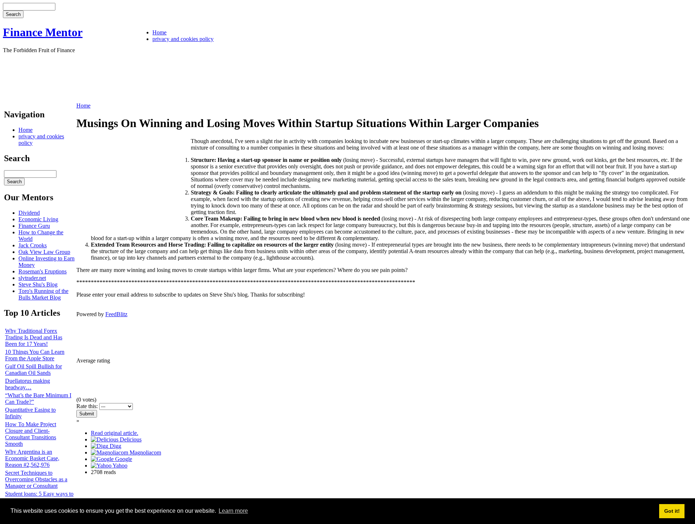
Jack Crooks (32, 245)
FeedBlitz (116, 314)
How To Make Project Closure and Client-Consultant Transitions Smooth (30, 434)
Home (159, 32)
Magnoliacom (144, 452)
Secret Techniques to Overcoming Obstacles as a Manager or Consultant (36, 479)
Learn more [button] (233, 511)
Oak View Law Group (44, 252)
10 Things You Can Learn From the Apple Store (34, 355)
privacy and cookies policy (183, 39)
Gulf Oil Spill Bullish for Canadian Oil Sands (33, 369)
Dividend (29, 213)
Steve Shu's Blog (38, 284)
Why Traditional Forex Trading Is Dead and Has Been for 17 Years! (33, 337)
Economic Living (38, 219)
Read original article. (114, 433)
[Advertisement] (134, 77)
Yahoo (119, 465)
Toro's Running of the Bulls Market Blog (43, 294)
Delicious (130, 439)
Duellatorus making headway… (27, 384)
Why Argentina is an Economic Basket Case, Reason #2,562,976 (32, 458)
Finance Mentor (43, 32)
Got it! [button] (672, 511)
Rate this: (87, 406)
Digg (114, 446)
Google (123, 459)
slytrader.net (32, 278)
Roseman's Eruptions (42, 271)
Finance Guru (34, 226)
